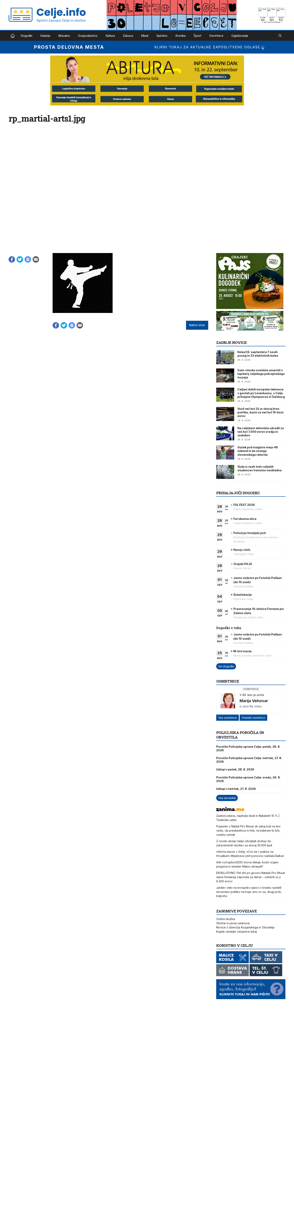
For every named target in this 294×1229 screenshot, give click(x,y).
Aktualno (64, 36)
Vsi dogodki (226, 666)
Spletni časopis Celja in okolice (13, 36)
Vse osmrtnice (227, 717)
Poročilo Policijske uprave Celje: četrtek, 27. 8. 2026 (249, 759)
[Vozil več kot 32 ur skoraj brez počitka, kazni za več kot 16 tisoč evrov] (225, 414)
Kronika (180, 36)
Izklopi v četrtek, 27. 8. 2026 (236, 788)
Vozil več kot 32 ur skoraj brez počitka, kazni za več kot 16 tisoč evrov (260, 412)
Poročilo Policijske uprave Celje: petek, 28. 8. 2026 (248, 748)
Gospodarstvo (88, 36)
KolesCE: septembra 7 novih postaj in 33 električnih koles (257, 353)
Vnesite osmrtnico (253, 717)
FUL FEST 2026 (244, 504)
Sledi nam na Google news (28, 259)
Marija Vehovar (254, 700)
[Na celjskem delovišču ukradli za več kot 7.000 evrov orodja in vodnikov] (225, 433)
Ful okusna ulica (244, 518)
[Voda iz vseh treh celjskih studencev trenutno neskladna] (225, 472)
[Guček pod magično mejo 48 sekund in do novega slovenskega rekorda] (225, 453)
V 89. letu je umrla (252, 695)
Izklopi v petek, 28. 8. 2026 (235, 769)
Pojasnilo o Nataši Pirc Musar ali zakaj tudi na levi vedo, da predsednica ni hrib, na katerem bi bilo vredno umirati (248, 830)
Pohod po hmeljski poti (249, 533)
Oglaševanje (239, 36)
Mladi (144, 36)
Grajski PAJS (242, 564)
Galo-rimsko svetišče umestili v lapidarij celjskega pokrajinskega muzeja (261, 373)
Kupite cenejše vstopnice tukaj (236, 931)
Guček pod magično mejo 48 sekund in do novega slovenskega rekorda (257, 451)
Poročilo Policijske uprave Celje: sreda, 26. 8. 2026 (248, 779)
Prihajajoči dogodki (238, 492)
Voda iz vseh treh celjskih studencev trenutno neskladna (259, 468)
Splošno (161, 36)
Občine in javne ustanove (233, 923)
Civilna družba (225, 919)
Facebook (12, 259)
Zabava (128, 36)
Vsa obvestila (227, 798)
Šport (197, 36)
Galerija (45, 36)
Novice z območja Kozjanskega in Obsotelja (245, 927)
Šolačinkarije (242, 594)
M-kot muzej (242, 651)
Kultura (110, 36)
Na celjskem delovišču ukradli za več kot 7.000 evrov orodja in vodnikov (260, 431)
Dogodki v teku (228, 628)
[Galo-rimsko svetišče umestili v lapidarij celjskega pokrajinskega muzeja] (225, 375)
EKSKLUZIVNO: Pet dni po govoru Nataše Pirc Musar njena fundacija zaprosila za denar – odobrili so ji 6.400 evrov (250, 877)
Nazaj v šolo (241, 549)
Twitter (20, 259)
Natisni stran (197, 325)
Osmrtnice (216, 36)
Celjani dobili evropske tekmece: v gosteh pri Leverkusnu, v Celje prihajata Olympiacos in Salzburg (261, 393)
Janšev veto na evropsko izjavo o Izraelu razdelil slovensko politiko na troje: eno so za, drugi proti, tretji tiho (249, 892)
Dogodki (26, 36)
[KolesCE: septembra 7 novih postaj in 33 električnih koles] (225, 357)
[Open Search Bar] (280, 36)
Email (36, 259)
